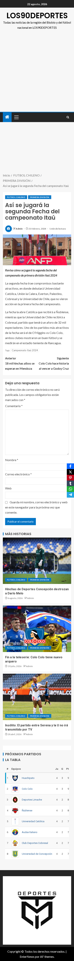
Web (8, 488)
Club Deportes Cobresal (35, 843)
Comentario (14, 406)
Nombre (11, 460)
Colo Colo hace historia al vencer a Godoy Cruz (54, 363)
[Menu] (16, 117)
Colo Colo (27, 788)
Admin (19, 228)
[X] (70, 472)
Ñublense (27, 810)
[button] (16, 117)
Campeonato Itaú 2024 (25, 350)
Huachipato (28, 778)
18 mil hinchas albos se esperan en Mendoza (20, 363)
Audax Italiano (29, 832)
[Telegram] (70, 495)
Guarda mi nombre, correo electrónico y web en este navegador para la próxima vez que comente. (36, 507)
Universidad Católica (33, 821)
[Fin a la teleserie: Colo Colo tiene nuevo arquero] (37, 629)
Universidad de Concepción (37, 853)
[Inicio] (7, 117)
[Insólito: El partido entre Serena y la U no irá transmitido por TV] (37, 697)
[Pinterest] (70, 477)
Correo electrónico (18, 474)
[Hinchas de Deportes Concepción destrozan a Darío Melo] (37, 561)
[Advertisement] (37, 73)
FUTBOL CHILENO (16, 197)
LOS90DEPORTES (37, 15)
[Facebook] (70, 466)
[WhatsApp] (70, 489)
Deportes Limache (32, 799)
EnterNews (27, 956)
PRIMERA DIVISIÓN (39, 197)
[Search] (67, 117)
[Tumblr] (70, 483)
